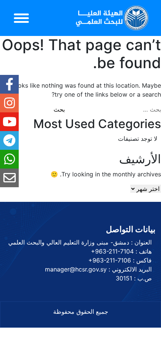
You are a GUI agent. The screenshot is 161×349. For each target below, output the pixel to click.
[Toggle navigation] (21, 18)
